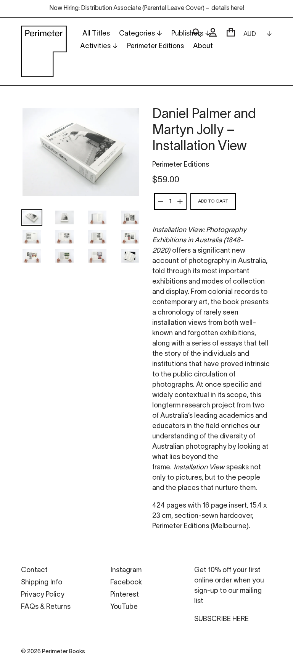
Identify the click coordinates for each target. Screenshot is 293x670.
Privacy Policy (42, 595)
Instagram (126, 570)
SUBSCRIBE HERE (221, 619)
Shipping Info (41, 582)
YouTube (124, 607)
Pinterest (124, 595)
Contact (34, 570)
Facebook (126, 582)
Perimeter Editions (180, 165)
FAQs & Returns (46, 607)
